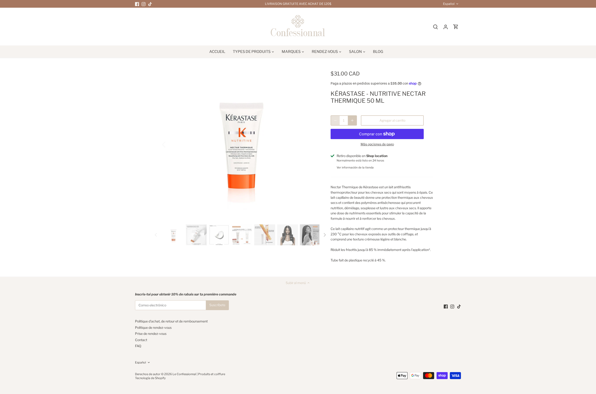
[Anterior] (170, 144)
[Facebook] (137, 4)
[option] (241, 144)
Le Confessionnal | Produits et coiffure (199, 374)
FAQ (138, 346)
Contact (141, 340)
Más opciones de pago (377, 144)
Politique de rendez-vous (153, 327)
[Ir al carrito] (456, 26)
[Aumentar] (352, 120)
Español (448, 4)
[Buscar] (435, 26)
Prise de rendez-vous (150, 334)
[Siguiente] (312, 144)
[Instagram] (144, 4)
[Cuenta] (445, 26)
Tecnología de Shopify (150, 378)
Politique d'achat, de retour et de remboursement (171, 321)
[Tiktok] (150, 4)
